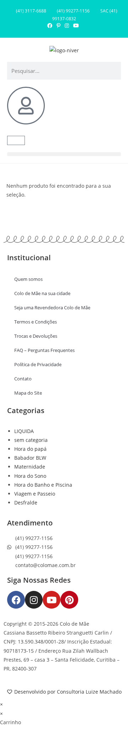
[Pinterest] (69, 600)
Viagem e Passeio (34, 493)
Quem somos (28, 279)
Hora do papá (30, 448)
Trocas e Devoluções (35, 336)
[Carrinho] (16, 140)
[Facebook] (16, 600)
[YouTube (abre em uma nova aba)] (76, 25)
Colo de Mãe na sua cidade (42, 293)
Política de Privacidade (38, 364)
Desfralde (25, 502)
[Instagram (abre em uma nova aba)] (67, 25)
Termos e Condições (35, 322)
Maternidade (29, 466)
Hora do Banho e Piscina (43, 484)
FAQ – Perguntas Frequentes (44, 350)
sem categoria (31, 440)
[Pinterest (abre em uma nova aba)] (58, 25)
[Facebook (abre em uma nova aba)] (50, 25)
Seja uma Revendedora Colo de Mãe (52, 307)
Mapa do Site (28, 393)
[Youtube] (51, 600)
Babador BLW (30, 457)
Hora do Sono (30, 475)
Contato (23, 378)
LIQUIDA (24, 431)
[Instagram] (34, 600)
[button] (64, 154)
